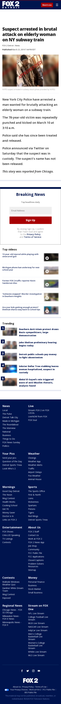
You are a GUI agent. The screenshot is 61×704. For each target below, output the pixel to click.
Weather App (34, 461)
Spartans (32, 505)
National (6, 431)
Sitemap (32, 570)
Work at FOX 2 (35, 538)
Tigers (31, 512)
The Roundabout (10, 424)
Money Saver (8, 512)
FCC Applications (36, 556)
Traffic (31, 468)
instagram (33, 670)
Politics (5, 445)
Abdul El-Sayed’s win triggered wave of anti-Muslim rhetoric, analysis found (36, 382)
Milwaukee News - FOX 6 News (11, 617)
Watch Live (47, 5)
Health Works (8, 501)
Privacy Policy (34, 234)
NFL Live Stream (36, 613)
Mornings (8, 487)
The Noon (7, 494)
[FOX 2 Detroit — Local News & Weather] (11, 4)
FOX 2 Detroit (8, 45)
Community (33, 549)
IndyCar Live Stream (37, 630)
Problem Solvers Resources (36, 565)
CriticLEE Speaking (11, 535)
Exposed (6, 597)
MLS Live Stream (36, 655)
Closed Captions (36, 560)
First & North (34, 494)
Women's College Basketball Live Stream (36, 645)
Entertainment (12, 527)
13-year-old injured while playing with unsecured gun (20, 255)
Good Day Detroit (11, 491)
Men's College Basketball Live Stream (35, 636)
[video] (51, 257)
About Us (34, 527)
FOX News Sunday (11, 442)
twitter (27, 670)
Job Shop (32, 545)
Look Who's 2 (9, 468)
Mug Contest (8, 498)
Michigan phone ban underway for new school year (20, 268)
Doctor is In (8, 516)
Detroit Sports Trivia (12, 465)
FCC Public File (35, 553)
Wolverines (33, 501)
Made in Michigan (10, 421)
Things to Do (8, 438)
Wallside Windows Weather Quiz (11, 583)
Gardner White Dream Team (12, 589)
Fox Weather (34, 475)
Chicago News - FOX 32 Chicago (12, 611)
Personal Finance (36, 581)
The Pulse (7, 413)
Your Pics (8, 453)
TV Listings (7, 538)
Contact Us (33, 535)
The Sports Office (36, 491)
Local (5, 410)
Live (31, 406)
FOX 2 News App (36, 542)
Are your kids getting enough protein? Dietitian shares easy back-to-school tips (21, 308)
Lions (30, 498)
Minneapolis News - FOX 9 (11, 623)
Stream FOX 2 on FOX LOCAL (38, 411)
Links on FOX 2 (9, 519)
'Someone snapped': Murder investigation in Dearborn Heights (22, 295)
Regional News (12, 605)
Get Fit (5, 509)
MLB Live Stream (36, 623)
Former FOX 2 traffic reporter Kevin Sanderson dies (18, 281)
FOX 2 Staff (33, 531)
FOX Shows (7, 531)
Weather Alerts (35, 465)
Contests (6, 542)
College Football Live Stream (38, 618)
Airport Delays (35, 472)
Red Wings (33, 516)
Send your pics (9, 457)
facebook (22, 670)
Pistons (31, 509)
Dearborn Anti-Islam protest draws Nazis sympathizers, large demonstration (39, 332)
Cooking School (9, 505)
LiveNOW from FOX (37, 416)
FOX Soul (32, 420)
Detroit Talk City (10, 417)
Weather (34, 453)
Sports (32, 487)
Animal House (34, 479)
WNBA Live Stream (37, 651)
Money (32, 577)
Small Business (35, 592)
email (39, 670)
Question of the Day (12, 461)
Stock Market (34, 589)
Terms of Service (32, 237)
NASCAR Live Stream (38, 626)
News (17, 45)
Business (6, 435)
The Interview (8, 428)
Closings (32, 457)
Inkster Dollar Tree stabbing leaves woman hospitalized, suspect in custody (39, 369)
